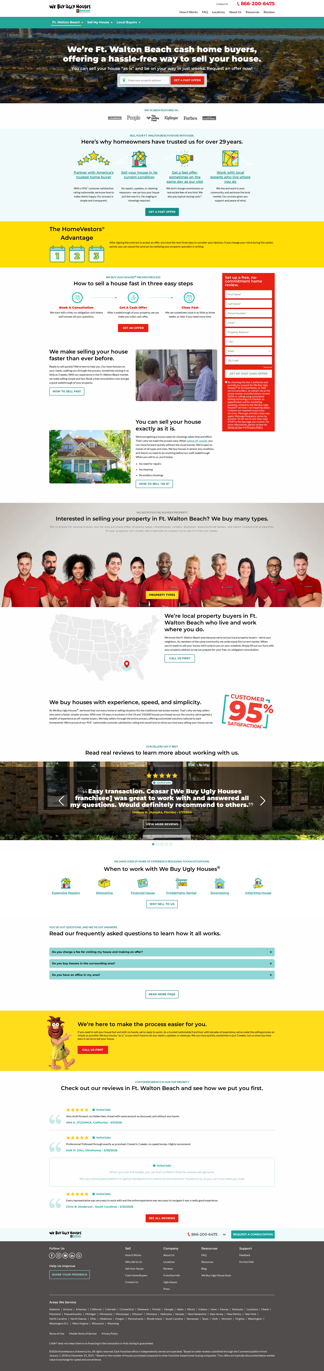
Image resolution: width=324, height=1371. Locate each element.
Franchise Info (171, 1275)
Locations (218, 12)
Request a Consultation (253, 1234)
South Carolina (174, 1318)
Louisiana (252, 1309)
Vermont (226, 1318)
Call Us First (179, 658)
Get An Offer (133, 328)
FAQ (205, 12)
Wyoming (113, 1323)
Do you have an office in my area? (76, 974)
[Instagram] (58, 1255)
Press (166, 1288)
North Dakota (78, 1318)
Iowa (214, 1309)
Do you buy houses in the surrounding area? (83, 963)
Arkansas (81, 1309)
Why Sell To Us (162, 904)
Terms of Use (235, 427)
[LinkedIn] (72, 1255)
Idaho (180, 1309)
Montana (151, 1313)
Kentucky (237, 1309)
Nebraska (166, 1313)
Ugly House (170, 1282)
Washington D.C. (59, 1323)
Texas (205, 1318)
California (96, 1309)
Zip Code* (233, 360)
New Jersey (216, 1313)
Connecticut (127, 1309)
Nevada (179, 1313)
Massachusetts (73, 1313)
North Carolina (58, 1318)
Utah (215, 1318)
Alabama (54, 1309)
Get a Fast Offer (187, 80)
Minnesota (106, 1313)
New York (250, 1313)
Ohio (93, 1318)
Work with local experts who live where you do (230, 177)
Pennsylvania (135, 1318)
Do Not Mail (246, 1261)
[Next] (263, 801)
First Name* (234, 294)
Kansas (224, 1309)
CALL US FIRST (92, 1049)
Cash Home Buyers (136, 1275)
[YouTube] (65, 1255)
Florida (156, 1309)
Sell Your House (134, 1268)
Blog (204, 1268)
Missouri (137, 1313)
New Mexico (234, 1313)
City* (231, 341)
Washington (255, 1318)
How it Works (189, 12)
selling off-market (197, 440)
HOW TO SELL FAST (67, 391)
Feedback (244, 1255)
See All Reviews (162, 1218)
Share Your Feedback (69, 1274)
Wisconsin (98, 1323)
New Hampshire (197, 1313)
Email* (231, 322)
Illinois (191, 1309)
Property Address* (238, 332)
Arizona (67, 1309)
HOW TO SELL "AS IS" (154, 483)
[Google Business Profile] (78, 1255)
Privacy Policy (255, 427)
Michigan (90, 1313)
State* (231, 351)
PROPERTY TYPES (162, 594)
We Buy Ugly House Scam (216, 1275)
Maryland (55, 1313)
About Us (235, 12)
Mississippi (122, 1313)
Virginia (239, 1318)
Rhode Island (154, 1318)
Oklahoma (106, 1318)
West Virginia (80, 1323)
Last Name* (234, 303)
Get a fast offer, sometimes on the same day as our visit (185, 177)
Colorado (110, 1309)
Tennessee (192, 1318)
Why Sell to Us (133, 1261)
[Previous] (61, 801)
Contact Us (222, 4)
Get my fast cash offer (248, 373)
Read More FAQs (162, 994)
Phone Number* (237, 313)
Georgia (168, 1309)
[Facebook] (51, 1255)
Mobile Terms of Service (83, 1333)
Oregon (119, 1318)
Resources (252, 12)
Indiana (202, 1309)
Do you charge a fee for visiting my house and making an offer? (97, 952)
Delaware (143, 1309)
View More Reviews (162, 824)
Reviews (269, 12)
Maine (265, 1309)
